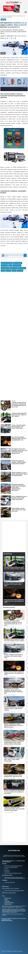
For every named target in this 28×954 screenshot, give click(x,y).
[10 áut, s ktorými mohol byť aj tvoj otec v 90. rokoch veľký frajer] (6, 433)
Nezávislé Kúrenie (17, 265)
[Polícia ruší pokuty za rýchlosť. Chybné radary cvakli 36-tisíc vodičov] (6, 469)
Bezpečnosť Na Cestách (6, 263)
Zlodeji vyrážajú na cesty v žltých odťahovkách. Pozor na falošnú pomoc (19, 474)
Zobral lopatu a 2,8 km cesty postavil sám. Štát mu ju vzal (18, 510)
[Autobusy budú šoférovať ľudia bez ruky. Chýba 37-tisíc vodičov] (6, 421)
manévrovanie (4, 265)
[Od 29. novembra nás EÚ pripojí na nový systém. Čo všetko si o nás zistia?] (14, 789)
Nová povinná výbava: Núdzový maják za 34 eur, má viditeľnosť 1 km (19, 438)
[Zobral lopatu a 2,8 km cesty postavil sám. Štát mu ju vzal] (6, 516)
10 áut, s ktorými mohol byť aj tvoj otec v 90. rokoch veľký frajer (18, 427)
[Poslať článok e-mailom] (15, 38)
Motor (10, 265)
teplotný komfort (22, 268)
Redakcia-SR (13, 627)
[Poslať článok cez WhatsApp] (13, 38)
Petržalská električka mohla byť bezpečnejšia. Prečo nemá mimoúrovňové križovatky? (14, 742)
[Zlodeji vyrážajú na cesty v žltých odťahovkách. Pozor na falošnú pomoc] (6, 481)
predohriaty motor (5, 268)
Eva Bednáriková (14, 795)
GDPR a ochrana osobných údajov (9, 892)
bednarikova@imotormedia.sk (16, 865)
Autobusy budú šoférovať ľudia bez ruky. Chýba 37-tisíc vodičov (19, 415)
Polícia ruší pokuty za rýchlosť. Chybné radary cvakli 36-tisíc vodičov (19, 462)
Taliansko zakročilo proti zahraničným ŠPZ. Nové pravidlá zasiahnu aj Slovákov (14, 809)
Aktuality (4, 15)
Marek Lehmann (22, 36)
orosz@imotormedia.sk (13, 867)
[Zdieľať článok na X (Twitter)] (9, 38)
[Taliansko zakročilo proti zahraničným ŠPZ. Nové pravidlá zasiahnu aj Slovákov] (14, 806)
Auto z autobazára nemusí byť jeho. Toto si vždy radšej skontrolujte (19, 498)
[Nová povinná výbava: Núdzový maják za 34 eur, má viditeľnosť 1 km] (6, 445)
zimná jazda (20, 270)
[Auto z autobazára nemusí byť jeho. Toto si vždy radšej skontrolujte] (6, 505)
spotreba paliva (13, 268)
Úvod (1, 15)
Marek (12, 587)
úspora (2, 270)
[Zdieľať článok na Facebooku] (7, 38)
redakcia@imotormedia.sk (17, 873)
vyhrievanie (8, 270)
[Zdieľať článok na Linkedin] (11, 38)
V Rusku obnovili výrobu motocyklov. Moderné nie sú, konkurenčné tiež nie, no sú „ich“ (19, 405)
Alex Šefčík (13, 570)
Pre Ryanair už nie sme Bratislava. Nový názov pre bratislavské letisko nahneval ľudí (19, 451)
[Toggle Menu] (25, 12)
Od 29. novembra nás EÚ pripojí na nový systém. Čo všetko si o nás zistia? (14, 792)
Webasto (2, 243)
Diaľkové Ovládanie (17, 263)
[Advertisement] (14, 338)
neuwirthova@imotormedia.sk (18, 890)
